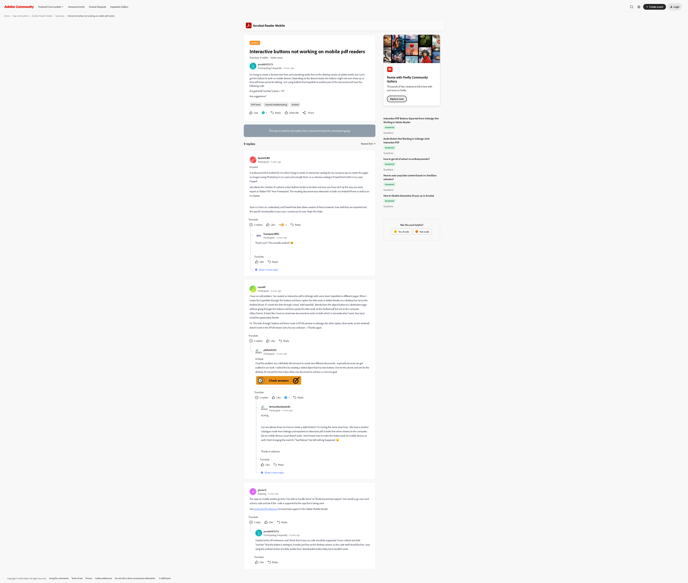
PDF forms (256, 104)
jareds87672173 (265, 64)
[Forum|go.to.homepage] (19, 7)
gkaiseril (262, 489)
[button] (654, 7)
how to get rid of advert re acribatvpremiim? (406, 158)
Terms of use (77, 578)
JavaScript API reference (266, 508)
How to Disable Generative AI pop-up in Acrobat (408, 195)
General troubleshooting (276, 104)
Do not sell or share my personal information (135, 578)
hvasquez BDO (271, 233)
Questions (60, 16)
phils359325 (270, 349)
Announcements (76, 6)
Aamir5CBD (264, 158)
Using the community (59, 578)
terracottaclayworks (279, 406)
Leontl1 (262, 287)
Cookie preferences (103, 578)
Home (7, 16)
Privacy (88, 578)
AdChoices (166, 578)
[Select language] (639, 7)
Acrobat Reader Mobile (42, 16)
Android (295, 104)
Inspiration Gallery (119, 6)
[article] (309, 192)
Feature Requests (97, 6)
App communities (20, 16)
